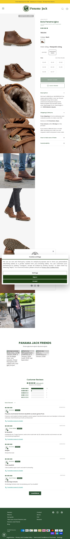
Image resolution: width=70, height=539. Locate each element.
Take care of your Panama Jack (16, 519)
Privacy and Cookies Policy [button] (24, 537)
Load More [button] (35, 493)
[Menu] (3, 8)
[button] (44, 28)
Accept (35, 281)
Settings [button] (59, 537)
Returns (9, 515)
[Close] (53, 251)
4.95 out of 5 (39, 383)
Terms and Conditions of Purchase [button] (45, 537)
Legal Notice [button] (10, 537)
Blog (8, 524)
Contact (39, 512)
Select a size (52, 80)
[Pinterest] (38, 285)
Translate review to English (15, 421)
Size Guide (61, 58)
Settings (35, 273)
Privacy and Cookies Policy (50, 267)
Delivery (9, 512)
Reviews (39, 519)
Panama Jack (11, 530)
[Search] (63, 9)
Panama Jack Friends (13, 522)
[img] (8, 408)
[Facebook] (32, 285)
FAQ (38, 517)
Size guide (10, 517)
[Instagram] (35, 285)
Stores (39, 515)
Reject (35, 277)
